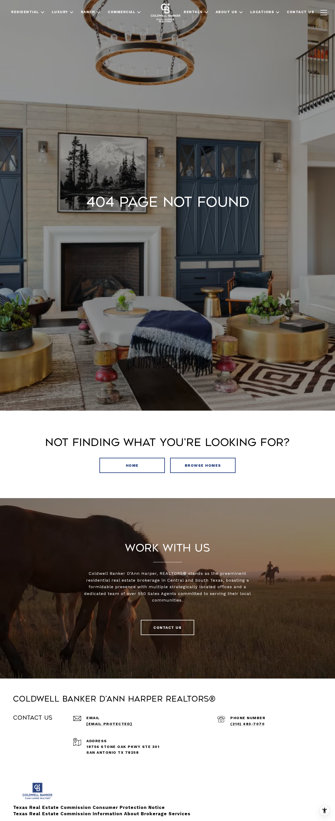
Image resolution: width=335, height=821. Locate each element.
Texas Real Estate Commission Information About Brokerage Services (102, 813)
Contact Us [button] (167, 627)
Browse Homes (203, 465)
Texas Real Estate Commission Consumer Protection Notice (89, 807)
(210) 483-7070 (247, 724)
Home (132, 465)
